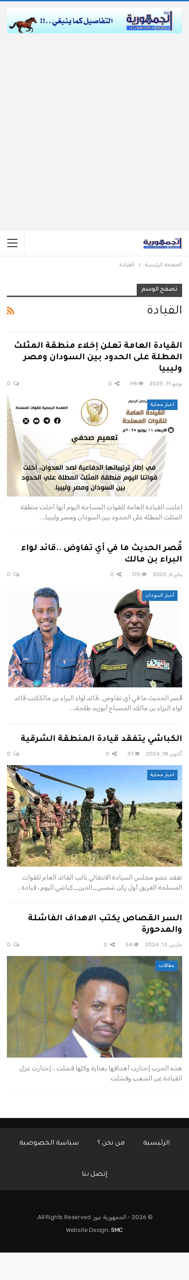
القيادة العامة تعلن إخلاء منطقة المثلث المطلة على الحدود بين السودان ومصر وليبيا (98, 358)
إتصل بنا (95, 1174)
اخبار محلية (162, 404)
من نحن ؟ (111, 1143)
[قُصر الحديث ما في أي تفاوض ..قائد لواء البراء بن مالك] (94, 636)
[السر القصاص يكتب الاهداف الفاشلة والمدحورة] (94, 1007)
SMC (117, 1229)
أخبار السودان (159, 595)
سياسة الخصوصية (49, 1143)
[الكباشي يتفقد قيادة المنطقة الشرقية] (94, 816)
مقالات (166, 965)
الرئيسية (156, 1143)
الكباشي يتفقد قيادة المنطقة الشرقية (101, 739)
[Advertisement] (94, 132)
